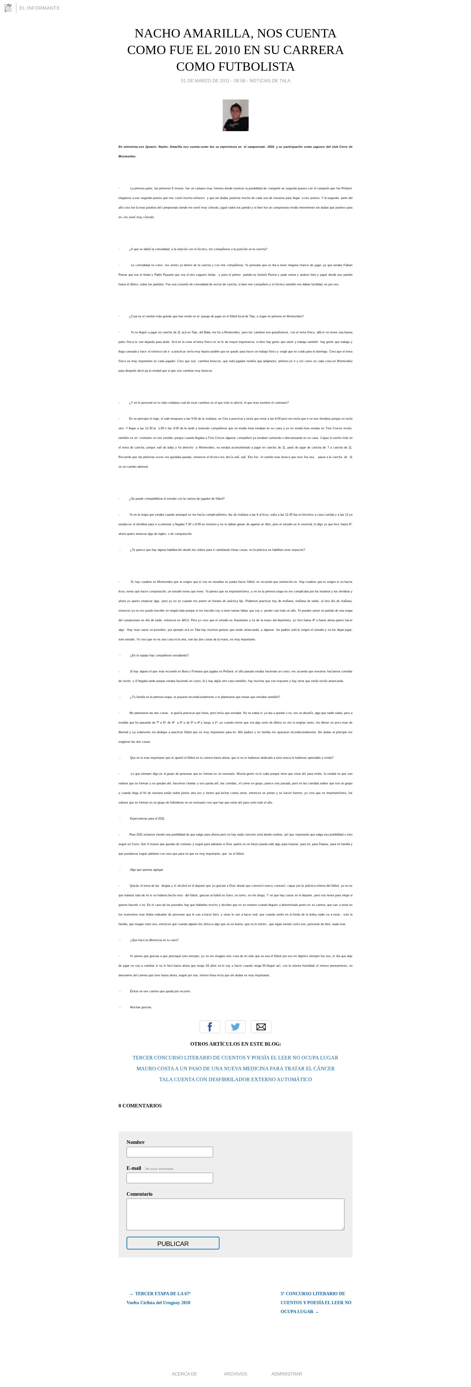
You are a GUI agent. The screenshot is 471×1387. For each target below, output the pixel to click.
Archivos (235, 1373)
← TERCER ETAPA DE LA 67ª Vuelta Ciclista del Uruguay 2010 (158, 1298)
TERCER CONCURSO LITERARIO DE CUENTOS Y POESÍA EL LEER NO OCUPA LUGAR (235, 1057)
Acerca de (184, 1373)
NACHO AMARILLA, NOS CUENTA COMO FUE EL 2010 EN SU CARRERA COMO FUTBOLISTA (235, 50)
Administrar (286, 1373)
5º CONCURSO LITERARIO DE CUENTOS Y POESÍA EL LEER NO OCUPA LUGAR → (316, 1302)
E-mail (150, 1168)
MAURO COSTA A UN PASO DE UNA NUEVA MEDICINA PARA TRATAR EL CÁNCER (235, 1068)
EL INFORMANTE (40, 8)
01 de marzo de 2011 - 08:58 (213, 80)
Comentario (140, 1194)
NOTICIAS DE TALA (270, 80)
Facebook (210, 1026)
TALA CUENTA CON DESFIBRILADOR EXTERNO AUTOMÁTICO (235, 1079)
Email (261, 1026)
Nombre (136, 1142)
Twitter (235, 1026)
